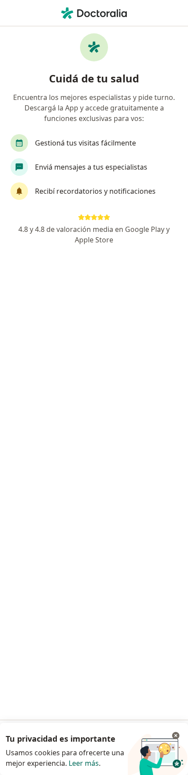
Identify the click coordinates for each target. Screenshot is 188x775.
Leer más (84, 763)
